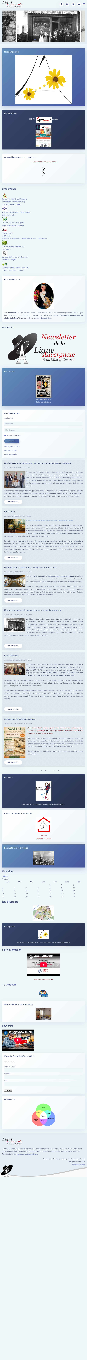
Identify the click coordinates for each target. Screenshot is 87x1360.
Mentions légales (78, 1164)
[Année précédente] (3, 876)
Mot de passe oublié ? (12, 447)
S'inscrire (43, 836)
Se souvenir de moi (13, 435)
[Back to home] (12, 4)
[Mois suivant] (7, 876)
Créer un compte (10, 454)
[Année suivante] (6, 876)
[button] (84, 4)
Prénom (7, 1073)
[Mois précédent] (4, 876)
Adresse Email (10, 1067)
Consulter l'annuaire (43, 839)
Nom (6, 1080)
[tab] (27, 39)
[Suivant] (62, 770)
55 (58, 770)
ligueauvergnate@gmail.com (27, 1154)
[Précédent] (24, 770)
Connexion (12, 441)
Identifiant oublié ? (11, 450)
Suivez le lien (46, 318)
